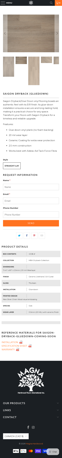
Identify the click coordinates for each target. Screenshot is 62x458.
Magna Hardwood (34, 443)
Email (6, 194)
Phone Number (10, 208)
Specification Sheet (15, 345)
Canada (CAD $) (14, 436)
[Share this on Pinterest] (34, 235)
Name (6, 180)
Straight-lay (12, 166)
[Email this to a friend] (42, 235)
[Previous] (5, 33)
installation (10, 342)
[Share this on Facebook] (27, 235)
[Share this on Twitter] (19, 235)
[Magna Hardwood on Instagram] (33, 427)
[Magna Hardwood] (31, 3)
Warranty (9, 349)
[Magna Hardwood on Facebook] (28, 427)
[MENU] (1, 3)
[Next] (57, 33)
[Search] (51, 3)
